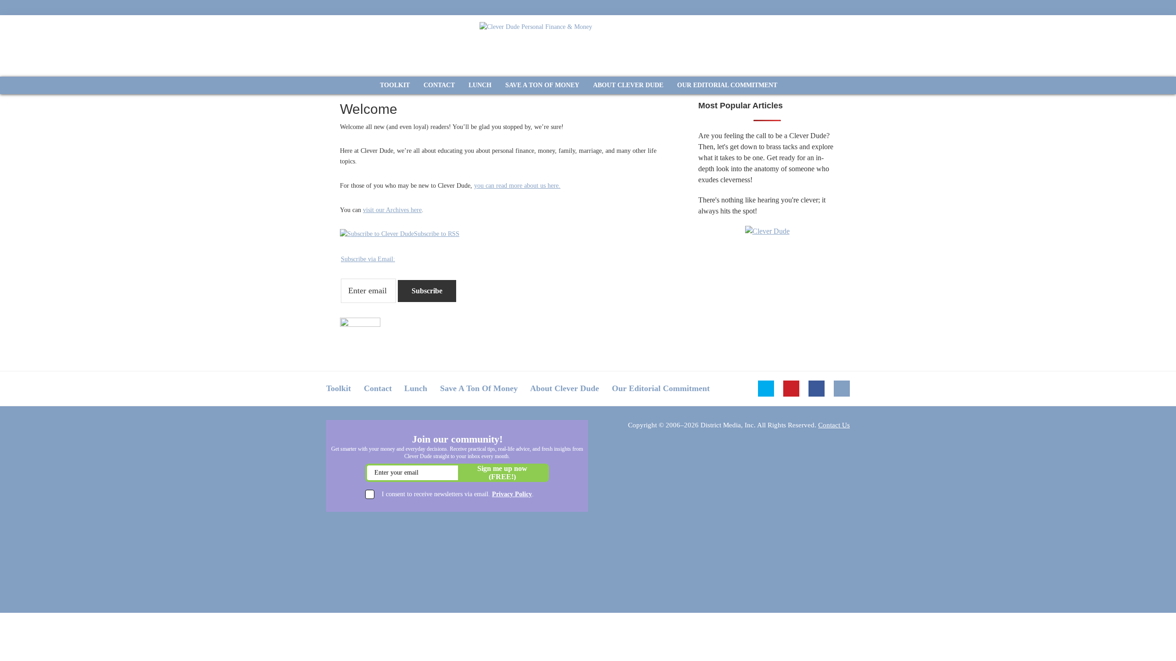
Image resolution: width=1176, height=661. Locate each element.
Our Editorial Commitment (661, 388)
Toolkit (338, 388)
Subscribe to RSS (436, 233)
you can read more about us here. (517, 185)
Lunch (415, 388)
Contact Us (834, 425)
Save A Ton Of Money (479, 388)
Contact (378, 388)
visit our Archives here (392, 210)
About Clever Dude (564, 388)
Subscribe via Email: (368, 259)
